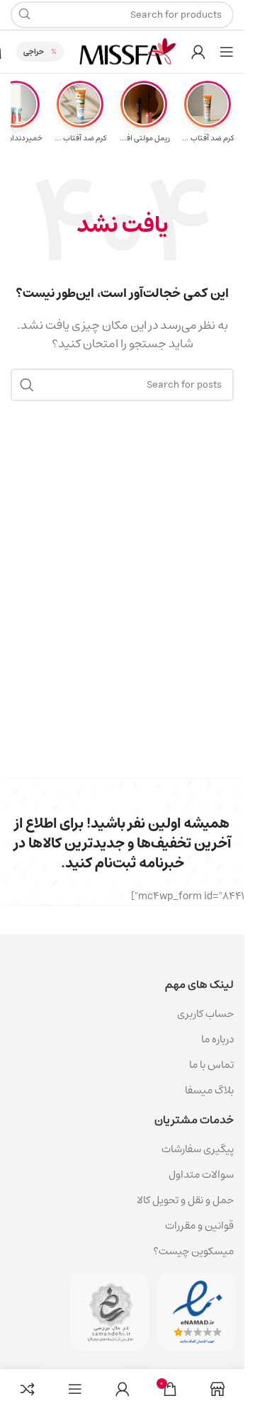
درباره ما (217, 1039)
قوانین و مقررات (199, 1225)
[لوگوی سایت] (127, 51)
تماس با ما (211, 1064)
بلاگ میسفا (209, 1090)
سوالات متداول (201, 1174)
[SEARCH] (27, 384)
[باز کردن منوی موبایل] (226, 52)
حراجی (33, 51)
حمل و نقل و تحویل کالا (184, 1200)
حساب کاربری (205, 1013)
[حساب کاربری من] (198, 52)
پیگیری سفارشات (198, 1149)
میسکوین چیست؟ (193, 1251)
